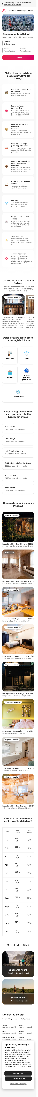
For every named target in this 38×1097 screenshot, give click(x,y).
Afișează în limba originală (12, 5)
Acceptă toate (18, 1073)
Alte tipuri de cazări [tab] (26, 1019)
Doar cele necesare (18, 1078)
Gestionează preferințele (18, 1084)
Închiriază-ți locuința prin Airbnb (21, 11)
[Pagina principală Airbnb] (3, 10)
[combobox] (18, 44)
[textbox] (10, 51)
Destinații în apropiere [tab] (9, 1019)
